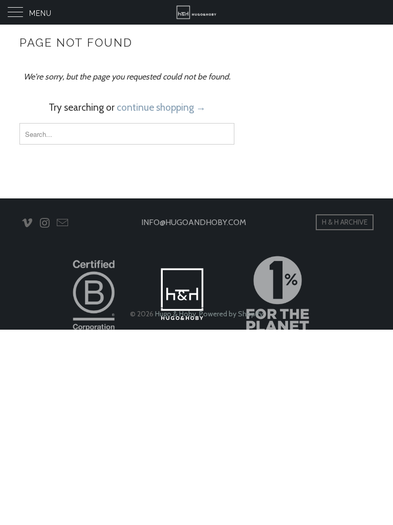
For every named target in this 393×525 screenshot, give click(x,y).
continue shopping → (161, 107)
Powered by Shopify (231, 313)
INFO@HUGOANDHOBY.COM (193, 222)
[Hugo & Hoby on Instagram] (45, 223)
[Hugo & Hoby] (196, 12)
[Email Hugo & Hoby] (63, 223)
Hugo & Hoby (175, 313)
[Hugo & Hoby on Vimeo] (27, 223)
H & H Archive (344, 222)
